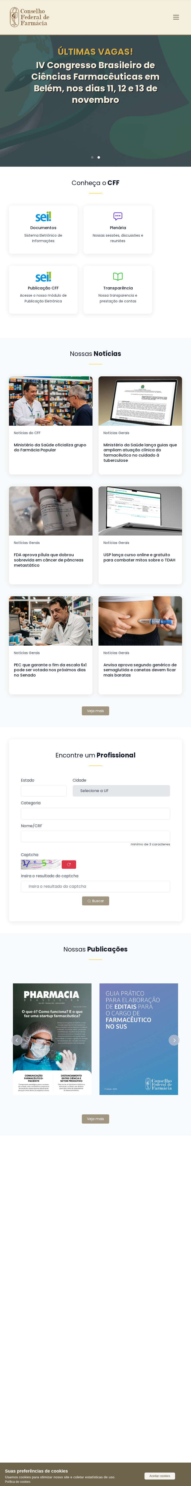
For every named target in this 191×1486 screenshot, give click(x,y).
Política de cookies (17, 1482)
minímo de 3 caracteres (150, 844)
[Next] (179, 94)
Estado (27, 780)
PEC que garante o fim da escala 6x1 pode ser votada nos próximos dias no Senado (50, 670)
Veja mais (95, 710)
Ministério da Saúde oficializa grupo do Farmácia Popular (50, 447)
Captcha (29, 855)
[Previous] (11, 94)
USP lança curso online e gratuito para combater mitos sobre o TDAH (139, 557)
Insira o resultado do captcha (49, 876)
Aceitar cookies (159, 1476)
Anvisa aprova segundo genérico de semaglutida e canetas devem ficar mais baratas (140, 670)
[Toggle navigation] (176, 17)
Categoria (31, 803)
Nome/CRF (31, 826)
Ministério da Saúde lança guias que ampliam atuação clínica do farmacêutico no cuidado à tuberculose (140, 452)
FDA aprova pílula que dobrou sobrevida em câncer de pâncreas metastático (49, 560)
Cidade (79, 780)
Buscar (97, 900)
